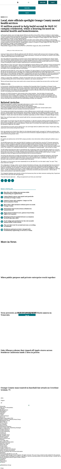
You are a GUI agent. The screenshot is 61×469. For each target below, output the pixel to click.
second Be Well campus (46, 149)
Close (2, 468)
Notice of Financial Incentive (7, 450)
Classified (2, 412)
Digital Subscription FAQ (6, 418)
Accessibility (3, 424)
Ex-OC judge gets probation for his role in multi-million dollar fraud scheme (19, 221)
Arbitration (2, 452)
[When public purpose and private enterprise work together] (30, 259)
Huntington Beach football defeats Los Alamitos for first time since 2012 (19, 217)
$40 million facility (45, 152)
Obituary (2, 413)
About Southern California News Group (10, 419)
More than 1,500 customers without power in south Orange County (19, 205)
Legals (2, 414)
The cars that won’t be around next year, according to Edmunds (20, 225)
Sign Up (27, 315)
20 (1, 402)
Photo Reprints (4, 437)
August (2, 400)
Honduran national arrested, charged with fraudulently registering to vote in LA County (18, 229)
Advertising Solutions (5, 426)
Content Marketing (5, 431)
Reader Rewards (4, 436)
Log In (27, 12)
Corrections (3, 433)
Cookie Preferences (5, 447)
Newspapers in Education (7, 442)
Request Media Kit (5, 429)
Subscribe (27, 8)
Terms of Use (3, 445)
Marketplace (3, 411)
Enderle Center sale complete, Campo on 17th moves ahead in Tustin (18, 201)
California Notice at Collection (8, 449)
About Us (2, 417)
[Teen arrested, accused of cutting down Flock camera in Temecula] (30, 295)
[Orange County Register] (30, 2)
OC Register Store (5, 434)
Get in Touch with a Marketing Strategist (10, 427)
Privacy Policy (4, 423)
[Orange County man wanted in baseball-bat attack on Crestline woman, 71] (30, 370)
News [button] (6, 17)
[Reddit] (8, 180)
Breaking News (4, 410)
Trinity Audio (14, 50)
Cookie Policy (3, 446)
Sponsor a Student (5, 443)
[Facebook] (2, 180)
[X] (5, 180)
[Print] (12, 180)
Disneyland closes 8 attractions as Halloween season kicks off (18, 209)
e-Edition (2, 408)
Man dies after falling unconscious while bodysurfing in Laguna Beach (16, 193)
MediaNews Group (5, 420)
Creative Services (4, 430)
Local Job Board (4, 415)
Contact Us (3, 432)
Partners (2, 439)
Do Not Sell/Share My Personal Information (11, 451)
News (2, 17)
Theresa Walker (6, 44)
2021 (2, 398)
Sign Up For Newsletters (6, 407)
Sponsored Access (5, 438)
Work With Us (3, 421)
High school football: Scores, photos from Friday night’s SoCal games (19, 213)
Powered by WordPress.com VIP (8, 453)
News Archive (3, 425)
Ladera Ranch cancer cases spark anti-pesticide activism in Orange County (18, 197)
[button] (3, 2)
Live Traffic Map (4, 440)
